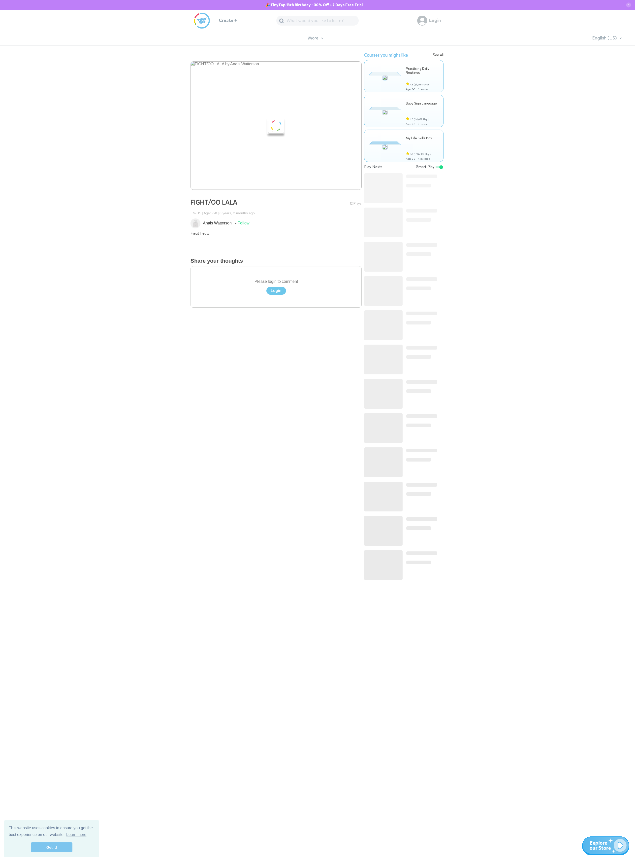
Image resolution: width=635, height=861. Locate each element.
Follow (244, 223)
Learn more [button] (76, 834)
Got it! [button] (51, 847)
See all (438, 55)
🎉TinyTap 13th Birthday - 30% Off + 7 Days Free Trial (314, 5)
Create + (228, 20)
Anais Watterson (217, 223)
